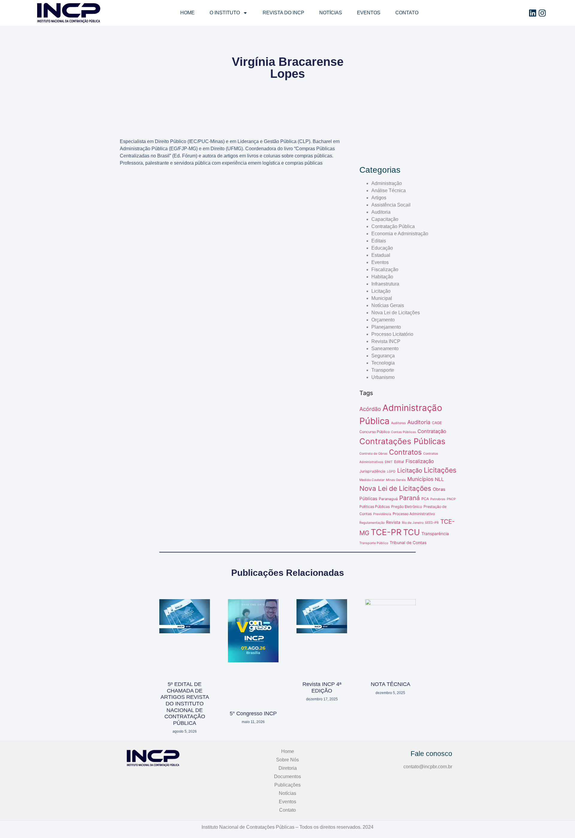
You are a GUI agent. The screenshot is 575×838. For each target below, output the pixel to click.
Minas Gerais (396, 480)
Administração (386, 183)
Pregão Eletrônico (406, 506)
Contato (406, 12)
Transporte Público (373, 543)
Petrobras (437, 499)
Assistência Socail (391, 204)
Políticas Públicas (374, 506)
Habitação (382, 276)
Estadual (380, 255)
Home (187, 12)
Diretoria (288, 768)
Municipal (381, 298)
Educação (382, 248)
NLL (439, 479)
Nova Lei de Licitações (395, 312)
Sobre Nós (287, 759)
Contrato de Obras (373, 454)
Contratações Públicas (402, 441)
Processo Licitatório (392, 334)
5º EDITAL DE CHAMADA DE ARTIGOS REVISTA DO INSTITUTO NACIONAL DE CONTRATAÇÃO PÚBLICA (185, 703)
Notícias (330, 12)
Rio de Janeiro (412, 523)
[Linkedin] (533, 13)
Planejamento (386, 327)
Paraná (409, 498)
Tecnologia (383, 362)
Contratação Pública (393, 226)
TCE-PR (386, 532)
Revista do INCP (283, 12)
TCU (411, 532)
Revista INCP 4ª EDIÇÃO (321, 687)
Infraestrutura (385, 283)
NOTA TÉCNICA (390, 684)
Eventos (368, 12)
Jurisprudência (372, 471)
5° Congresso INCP (253, 713)
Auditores (398, 423)
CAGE (437, 422)
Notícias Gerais (387, 305)
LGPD (391, 471)
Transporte (382, 370)
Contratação (431, 431)
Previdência (382, 514)
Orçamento (383, 319)
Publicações (287, 784)
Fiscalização (384, 269)
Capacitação (384, 219)
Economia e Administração (399, 233)
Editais (378, 240)
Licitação (381, 291)
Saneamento (385, 348)
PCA (425, 499)
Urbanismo (383, 377)
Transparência (435, 533)
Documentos (287, 776)
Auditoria (381, 212)
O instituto (225, 12)
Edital (399, 461)
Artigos (378, 197)
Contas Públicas (403, 432)
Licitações (440, 470)
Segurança (383, 355)
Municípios (420, 479)
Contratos (405, 452)
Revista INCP (385, 341)
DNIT (389, 462)
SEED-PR (432, 523)
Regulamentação (372, 523)
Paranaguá (388, 499)
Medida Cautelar (372, 480)
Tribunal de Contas (408, 542)
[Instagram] (542, 13)
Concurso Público (374, 431)
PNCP (451, 499)
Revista (393, 522)
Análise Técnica (388, 190)
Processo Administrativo (414, 513)
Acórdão (370, 409)
